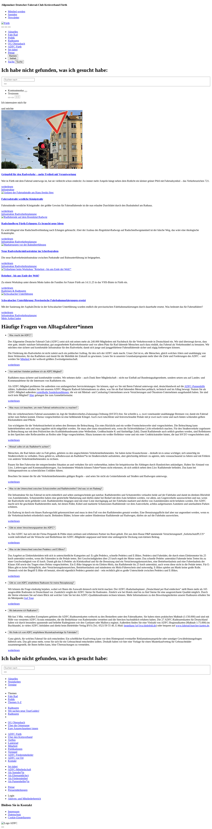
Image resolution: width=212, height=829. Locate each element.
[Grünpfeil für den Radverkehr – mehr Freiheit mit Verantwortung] (41, 167)
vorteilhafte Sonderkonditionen (52, 392)
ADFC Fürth (15, 46)
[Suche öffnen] (6, 26)
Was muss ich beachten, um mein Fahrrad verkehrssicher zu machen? (43, 407)
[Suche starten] (5, 83)
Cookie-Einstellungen (19, 817)
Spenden (12, 14)
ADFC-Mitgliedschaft (19, 769)
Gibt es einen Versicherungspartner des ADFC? (31, 527)
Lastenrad (13, 743)
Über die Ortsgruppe (18, 725)
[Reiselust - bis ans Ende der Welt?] (36, 269)
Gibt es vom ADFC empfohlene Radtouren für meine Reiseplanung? (41, 583)
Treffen (12, 740)
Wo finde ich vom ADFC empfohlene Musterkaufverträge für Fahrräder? (43, 632)
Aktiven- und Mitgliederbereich (24, 798)
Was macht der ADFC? (20, 335)
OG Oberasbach (16, 43)
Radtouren (13, 40)
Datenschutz (14, 814)
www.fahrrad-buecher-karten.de (192, 625)
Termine (12, 684)
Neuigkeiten (14, 681)
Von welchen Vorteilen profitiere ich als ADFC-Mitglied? (35, 371)
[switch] (26, 91)
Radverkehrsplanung (26, 214)
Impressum (13, 811)
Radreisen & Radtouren (13, 290)
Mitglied (25, 359)
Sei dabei (13, 49)
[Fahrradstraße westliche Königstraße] (27, 192)
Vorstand (12, 752)
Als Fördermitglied (18, 778)
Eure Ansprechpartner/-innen (23, 728)
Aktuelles (13, 31)
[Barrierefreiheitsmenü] (2, 26)
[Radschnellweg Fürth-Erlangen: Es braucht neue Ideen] (24, 217)
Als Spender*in (16, 772)
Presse (11, 52)
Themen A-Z (15, 702)
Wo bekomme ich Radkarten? (23, 610)
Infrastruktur (7, 189)
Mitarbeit (12, 746)
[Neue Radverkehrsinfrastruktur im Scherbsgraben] (23, 244)
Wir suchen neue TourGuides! (23, 710)
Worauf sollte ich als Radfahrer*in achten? (29, 446)
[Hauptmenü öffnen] (9, 26)
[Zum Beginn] (2, 827)
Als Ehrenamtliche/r (18, 775)
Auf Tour (28, 598)
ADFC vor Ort (16, 757)
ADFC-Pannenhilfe (194, 386)
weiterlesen (14, 364)
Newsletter (13, 17)
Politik (11, 37)
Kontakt (12, 760)
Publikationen (15, 749)
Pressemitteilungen (17, 790)
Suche (11, 61)
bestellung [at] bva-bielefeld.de (140, 625)
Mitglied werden (16, 11)
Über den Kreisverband (20, 737)
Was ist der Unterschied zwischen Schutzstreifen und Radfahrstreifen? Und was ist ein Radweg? (55, 488)
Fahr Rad (13, 34)
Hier (31, 395)
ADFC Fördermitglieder (20, 754)
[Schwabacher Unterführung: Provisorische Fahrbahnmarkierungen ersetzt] (17, 293)
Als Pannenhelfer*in (18, 781)
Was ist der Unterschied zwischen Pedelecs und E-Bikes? (37, 549)
